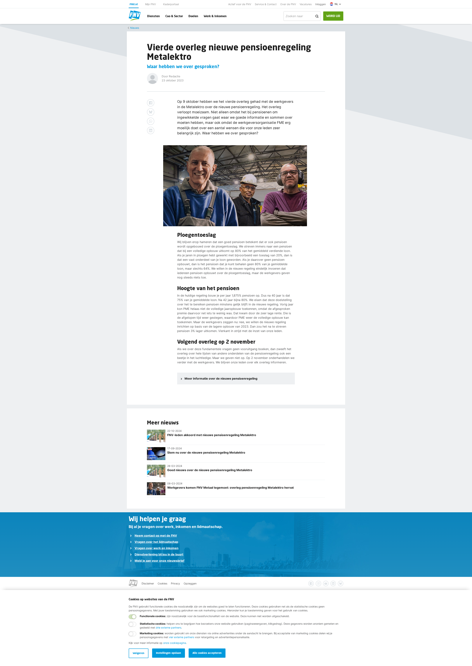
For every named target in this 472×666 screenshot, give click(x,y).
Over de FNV (288, 4)
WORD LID (333, 16)
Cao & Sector (174, 16)
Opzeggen (190, 583)
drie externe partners (168, 627)
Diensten (153, 16)
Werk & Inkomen (215, 16)
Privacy (175, 583)
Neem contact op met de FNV (156, 535)
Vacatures (306, 4)
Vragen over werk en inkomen (156, 548)
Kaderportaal (171, 4)
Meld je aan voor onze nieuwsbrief (159, 560)
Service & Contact (266, 4)
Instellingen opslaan (168, 652)
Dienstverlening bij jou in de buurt (159, 554)
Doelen (193, 16)
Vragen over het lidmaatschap (156, 542)
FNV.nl (134, 4)
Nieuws (134, 27)
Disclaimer (148, 583)
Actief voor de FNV (239, 4)
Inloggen (320, 4)
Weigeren (138, 653)
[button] (335, 4)
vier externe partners (181, 637)
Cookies (162, 583)
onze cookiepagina (174, 642)
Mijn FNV (150, 4)
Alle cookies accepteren (207, 652)
